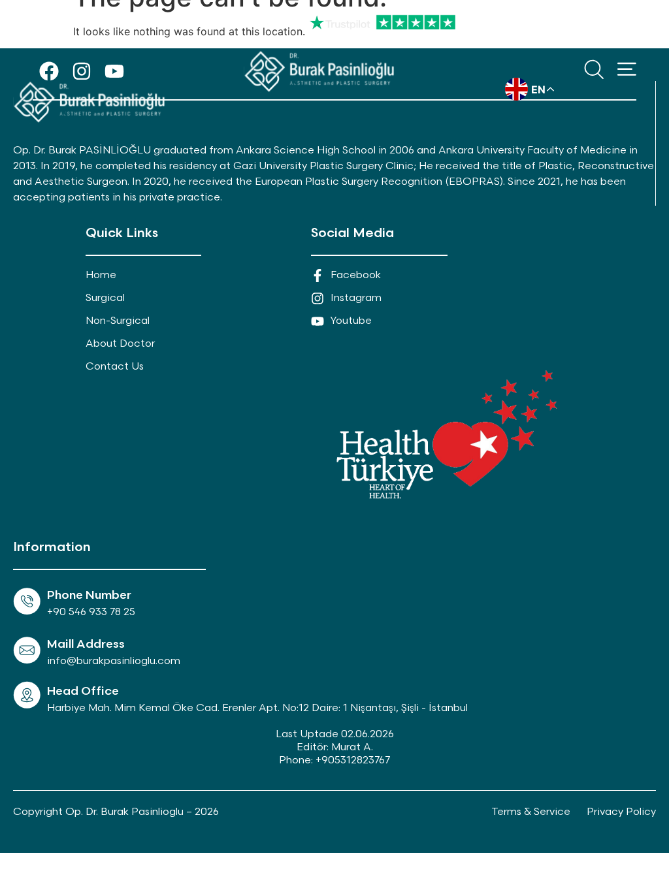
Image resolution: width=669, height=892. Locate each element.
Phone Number (89, 595)
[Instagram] (81, 71)
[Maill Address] (27, 650)
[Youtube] (114, 71)
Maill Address (86, 644)
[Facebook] (49, 71)
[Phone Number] (27, 601)
